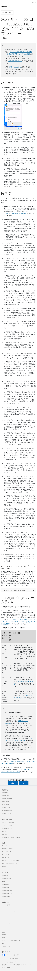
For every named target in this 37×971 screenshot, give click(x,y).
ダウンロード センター (7, 825)
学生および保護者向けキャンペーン (10, 863)
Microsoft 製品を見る (7, 810)
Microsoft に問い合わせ (7, 962)
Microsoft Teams (6, 896)
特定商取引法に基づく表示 (8, 965)
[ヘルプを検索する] (6, 2)
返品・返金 (4, 831)
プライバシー (17, 962)
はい (12, 783)
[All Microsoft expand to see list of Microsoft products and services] (2, 2)
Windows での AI (6, 807)
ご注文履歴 (4, 834)
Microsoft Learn (5, 908)
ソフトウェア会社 (6, 923)
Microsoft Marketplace (7, 917)
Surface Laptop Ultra (7, 798)
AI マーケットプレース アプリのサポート (12, 911)
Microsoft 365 (5, 887)
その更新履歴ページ (15, 61)
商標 (22, 965)
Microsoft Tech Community (8, 914)
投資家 (3, 943)
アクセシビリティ (6, 946)
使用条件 (18, 965)
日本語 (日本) (8, 952)
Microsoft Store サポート (8, 828)
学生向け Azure (5, 866)
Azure (3, 881)
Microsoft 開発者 (6, 905)
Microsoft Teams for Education (9, 851)
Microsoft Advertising (7, 890)
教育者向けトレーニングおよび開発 (10, 860)
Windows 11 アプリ (6, 813)
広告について (28, 965)
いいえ (23, 783)
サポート (5, 6)
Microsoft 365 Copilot (7, 893)
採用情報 (4, 934)
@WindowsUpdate (14, 67)
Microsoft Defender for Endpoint (16, 213)
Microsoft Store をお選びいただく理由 (11, 837)
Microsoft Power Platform (8, 920)
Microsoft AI (5, 875)
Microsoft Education (6, 845)
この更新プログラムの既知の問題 (14, 590)
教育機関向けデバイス (7, 848)
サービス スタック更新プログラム (23, 619)
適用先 (5, 38)
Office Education (6, 857)
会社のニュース (6, 937)
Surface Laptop (5, 795)
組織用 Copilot (5, 801)
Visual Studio (5, 926)
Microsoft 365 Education (7, 854)
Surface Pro (4, 792)
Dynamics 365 (5, 884)
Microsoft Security (6, 878)
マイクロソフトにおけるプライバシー (11, 940)
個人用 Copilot (5, 804)
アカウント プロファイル (8, 822)
